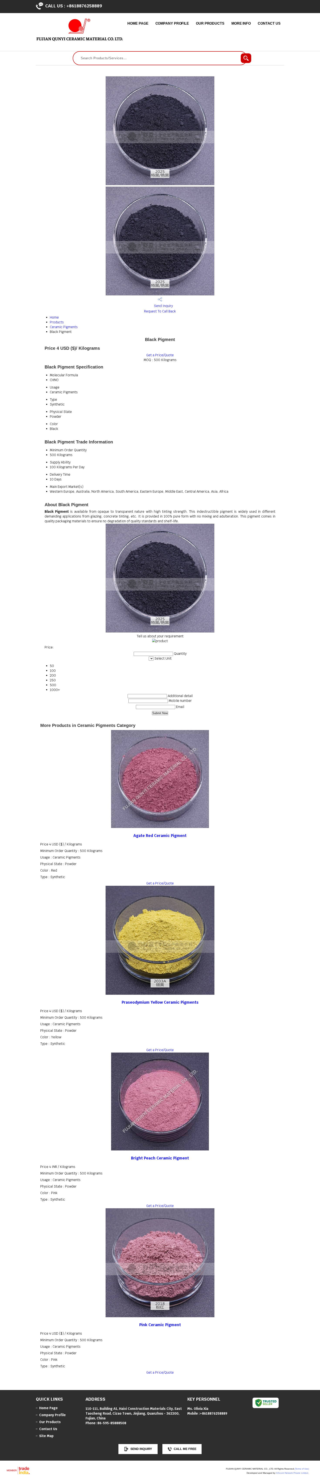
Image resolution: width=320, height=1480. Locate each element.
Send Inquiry (163, 306)
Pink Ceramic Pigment (160, 1324)
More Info (241, 23)
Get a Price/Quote (160, 355)
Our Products (210, 23)
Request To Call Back (160, 311)
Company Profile (172, 23)
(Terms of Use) (302, 1469)
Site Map (46, 1436)
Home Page (137, 23)
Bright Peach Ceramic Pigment (160, 1158)
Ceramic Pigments (64, 327)
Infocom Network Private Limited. (292, 1473)
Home (54, 317)
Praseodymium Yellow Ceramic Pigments (160, 1002)
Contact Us (269, 23)
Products (57, 322)
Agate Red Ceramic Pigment (160, 835)
